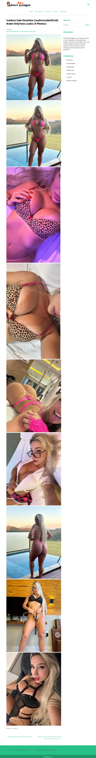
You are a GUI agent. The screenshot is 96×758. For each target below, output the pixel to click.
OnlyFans (48, 11)
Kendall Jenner (71, 74)
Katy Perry (70, 60)
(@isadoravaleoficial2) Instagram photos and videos (21, 31)
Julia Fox (69, 77)
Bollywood (39, 11)
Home (31, 11)
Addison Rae (70, 70)
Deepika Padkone (72, 80)
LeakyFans (63, 11)
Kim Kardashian (71, 63)
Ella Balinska (70, 67)
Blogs (56, 11)
